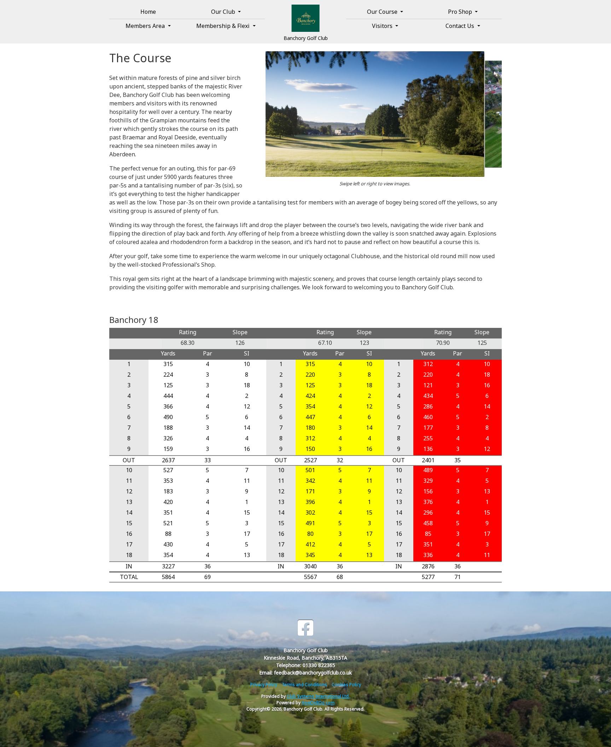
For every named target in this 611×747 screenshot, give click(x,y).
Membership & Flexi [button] (223, 26)
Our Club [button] (224, 12)
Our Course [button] (383, 12)
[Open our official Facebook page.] (305, 628)
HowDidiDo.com (318, 703)
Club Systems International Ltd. (318, 696)
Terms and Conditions (304, 685)
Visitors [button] (383, 26)
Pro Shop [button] (460, 12)
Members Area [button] (146, 26)
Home (148, 12)
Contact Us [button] (461, 26)
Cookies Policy (346, 685)
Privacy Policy (263, 685)
